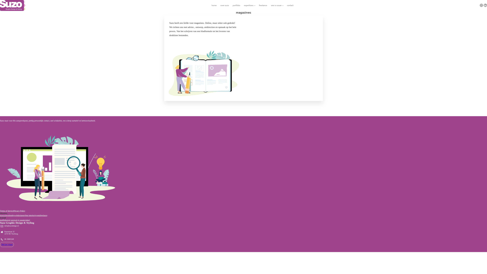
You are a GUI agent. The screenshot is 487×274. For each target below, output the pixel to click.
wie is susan (276, 5)
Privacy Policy (19, 211)
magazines (4, 215)
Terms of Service (7, 211)
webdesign (18, 215)
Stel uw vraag (6, 244)
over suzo (224, 5)
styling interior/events (31, 215)
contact (290, 5)
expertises (248, 5)
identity (11, 215)
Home (214, 5)
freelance (263, 5)
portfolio (236, 5)
